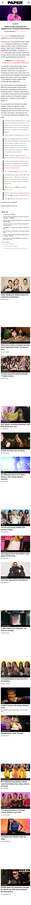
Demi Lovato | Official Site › (8, 244)
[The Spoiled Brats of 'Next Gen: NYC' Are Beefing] (15, 668)
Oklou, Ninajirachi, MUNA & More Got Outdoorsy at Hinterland (14, 296)
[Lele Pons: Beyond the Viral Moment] (15, 569)
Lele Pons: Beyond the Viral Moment (14, 580)
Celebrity (15, 24)
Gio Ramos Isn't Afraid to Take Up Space (13, 838)
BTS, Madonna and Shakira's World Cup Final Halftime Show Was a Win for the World (15, 784)
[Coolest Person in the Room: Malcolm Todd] (15, 694)
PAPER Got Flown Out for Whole (13, 451)
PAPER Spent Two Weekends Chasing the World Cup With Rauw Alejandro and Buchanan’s (15, 890)
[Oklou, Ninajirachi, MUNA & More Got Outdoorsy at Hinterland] (15, 284)
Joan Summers (6, 683)
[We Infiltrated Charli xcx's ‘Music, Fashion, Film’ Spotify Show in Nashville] (15, 464)
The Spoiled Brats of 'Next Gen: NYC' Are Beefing (14, 680)
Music (3, 448)
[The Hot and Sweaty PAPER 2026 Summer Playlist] (15, 516)
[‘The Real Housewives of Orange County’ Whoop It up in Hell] (15, 799)
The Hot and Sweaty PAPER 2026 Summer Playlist (13, 529)
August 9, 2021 (23, 198)
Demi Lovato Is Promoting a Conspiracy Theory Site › (16, 231)
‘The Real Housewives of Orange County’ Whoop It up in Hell (13, 811)
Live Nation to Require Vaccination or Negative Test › (16, 228)
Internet (4, 577)
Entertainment (6, 342)
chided (3, 44)
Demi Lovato (5, 36)
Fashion (4, 551)
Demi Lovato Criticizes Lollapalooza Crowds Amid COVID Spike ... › (16, 221)
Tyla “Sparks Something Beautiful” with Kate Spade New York (15, 425)
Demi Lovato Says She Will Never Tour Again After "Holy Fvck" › (15, 239)
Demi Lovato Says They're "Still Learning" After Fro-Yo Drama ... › (16, 224)
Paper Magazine (11, 31)
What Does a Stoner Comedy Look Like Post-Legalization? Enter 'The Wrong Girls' (15, 347)
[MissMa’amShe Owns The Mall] (15, 722)
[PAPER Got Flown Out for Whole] (15, 440)
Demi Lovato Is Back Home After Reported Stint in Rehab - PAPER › (16, 235)
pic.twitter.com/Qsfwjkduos (11, 168)
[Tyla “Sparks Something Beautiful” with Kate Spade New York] (15, 413)
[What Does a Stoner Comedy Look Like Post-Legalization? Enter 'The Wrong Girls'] (15, 334)
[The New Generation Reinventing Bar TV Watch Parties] (15, 363)
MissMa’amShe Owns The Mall (12, 733)
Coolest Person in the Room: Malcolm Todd (15, 707)
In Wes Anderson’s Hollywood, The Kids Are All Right (14, 629)
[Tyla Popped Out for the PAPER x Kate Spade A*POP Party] (15, 543)
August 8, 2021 (24, 135)
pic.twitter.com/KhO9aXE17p (21, 195)
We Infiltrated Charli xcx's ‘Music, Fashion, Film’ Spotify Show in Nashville (13, 477)
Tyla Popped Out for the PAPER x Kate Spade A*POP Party (15, 555)
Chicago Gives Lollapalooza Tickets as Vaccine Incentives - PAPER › (16, 217)
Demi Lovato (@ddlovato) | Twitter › (10, 246)
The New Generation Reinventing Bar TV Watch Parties (14, 375)
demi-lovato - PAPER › (9, 214)
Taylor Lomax (5, 352)
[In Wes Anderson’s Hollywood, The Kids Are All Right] (15, 617)
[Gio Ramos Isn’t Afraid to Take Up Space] (15, 826)
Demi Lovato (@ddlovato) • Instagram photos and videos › (15, 248)
